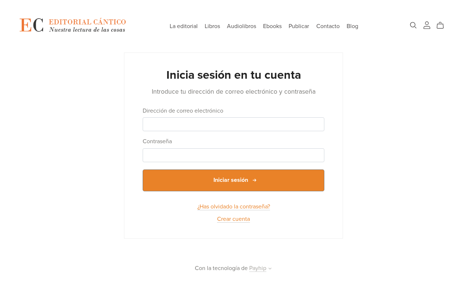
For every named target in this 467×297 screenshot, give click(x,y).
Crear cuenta (233, 219)
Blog (352, 26)
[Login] (426, 24)
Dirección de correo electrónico (183, 111)
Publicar (299, 26)
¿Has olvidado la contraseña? (233, 206)
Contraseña (157, 141)
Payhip (257, 268)
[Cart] (443, 25)
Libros (212, 26)
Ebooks (272, 26)
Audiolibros (241, 26)
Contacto (328, 26)
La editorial (184, 26)
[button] (270, 269)
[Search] (413, 25)
